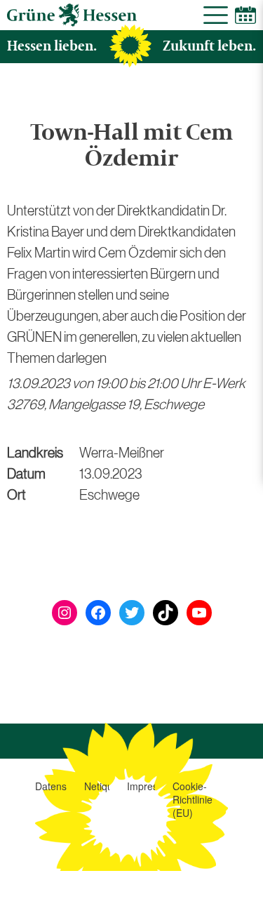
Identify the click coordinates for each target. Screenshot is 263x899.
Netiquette (107, 786)
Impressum (152, 786)
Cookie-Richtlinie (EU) (193, 799)
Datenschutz (62, 786)
